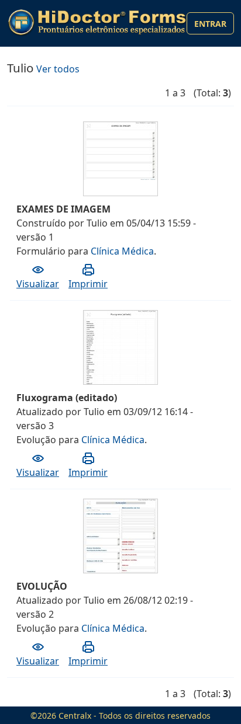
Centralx (74, 715)
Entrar (210, 23)
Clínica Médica (122, 251)
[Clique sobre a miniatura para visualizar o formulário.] (121, 149)
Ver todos (58, 68)
